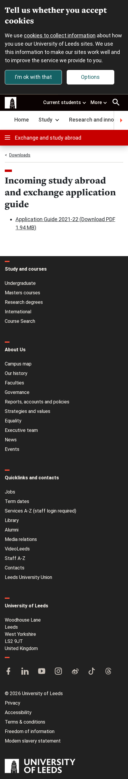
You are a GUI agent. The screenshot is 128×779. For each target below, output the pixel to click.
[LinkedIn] (25, 671)
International (18, 312)
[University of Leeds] (40, 766)
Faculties (14, 383)
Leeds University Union (28, 577)
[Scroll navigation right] (121, 120)
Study (45, 119)
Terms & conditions (25, 722)
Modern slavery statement (33, 741)
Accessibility (18, 712)
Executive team (21, 430)
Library (12, 520)
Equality (13, 421)
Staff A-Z (15, 558)
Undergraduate (20, 283)
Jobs (10, 492)
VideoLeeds (17, 549)
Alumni (11, 530)
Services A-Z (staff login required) (40, 511)
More (96, 102)
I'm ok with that (33, 77)
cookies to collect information (60, 35)
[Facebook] (8, 671)
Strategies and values (27, 411)
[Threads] (108, 671)
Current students (62, 102)
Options (90, 77)
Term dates (17, 501)
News (11, 440)
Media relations (21, 539)
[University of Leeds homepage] (11, 103)
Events (12, 449)
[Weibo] (75, 671)
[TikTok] (91, 671)
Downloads (19, 155)
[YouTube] (41, 671)
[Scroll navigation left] (7, 120)
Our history (16, 373)
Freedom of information (29, 731)
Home (21, 119)
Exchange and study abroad (48, 138)
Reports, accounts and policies (37, 402)
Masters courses (22, 293)
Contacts (14, 568)
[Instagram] (58, 671)
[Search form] (116, 102)
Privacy (12, 703)
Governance (17, 392)
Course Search (20, 321)
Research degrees (24, 302)
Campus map (18, 364)
